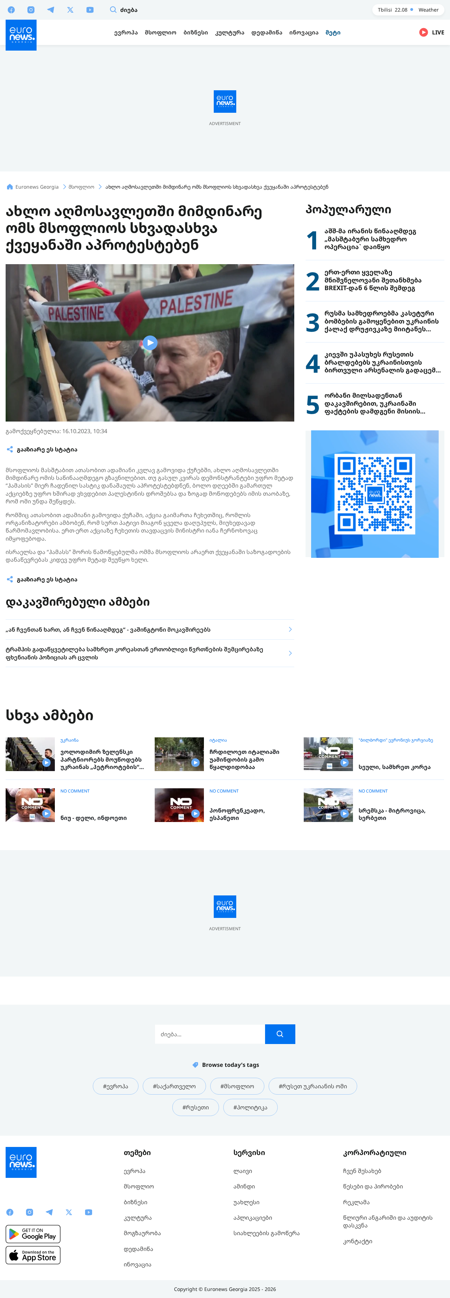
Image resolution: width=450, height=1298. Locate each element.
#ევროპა (115, 1086)
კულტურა (138, 1217)
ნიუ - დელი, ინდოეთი (93, 818)
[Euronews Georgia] (21, 35)
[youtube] (90, 9)
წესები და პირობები (373, 1186)
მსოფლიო (139, 1186)
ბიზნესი (135, 1202)
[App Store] (33, 1255)
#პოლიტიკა (250, 1107)
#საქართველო (174, 1086)
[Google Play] (33, 1234)
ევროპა (135, 1171)
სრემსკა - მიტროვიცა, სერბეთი (392, 814)
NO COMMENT (75, 791)
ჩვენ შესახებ (362, 1171)
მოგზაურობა (142, 1233)
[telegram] (50, 9)
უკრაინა (69, 740)
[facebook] (11, 9)
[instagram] (31, 9)
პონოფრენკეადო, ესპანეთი (237, 814)
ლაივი (242, 1171)
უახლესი (246, 1202)
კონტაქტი (357, 1241)
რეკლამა (356, 1202)
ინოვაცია (138, 1264)
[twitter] (70, 9)
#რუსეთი (195, 1107)
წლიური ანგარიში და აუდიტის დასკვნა (388, 1221)
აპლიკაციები (252, 1217)
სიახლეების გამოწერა (266, 1233)
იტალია (218, 740)
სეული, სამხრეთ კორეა (395, 767)
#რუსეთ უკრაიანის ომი (313, 1086)
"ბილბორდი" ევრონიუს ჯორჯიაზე (396, 740)
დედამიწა (138, 1249)
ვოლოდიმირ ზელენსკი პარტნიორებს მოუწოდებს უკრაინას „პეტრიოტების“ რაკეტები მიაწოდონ (101, 759)
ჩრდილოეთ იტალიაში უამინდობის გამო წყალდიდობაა (244, 759)
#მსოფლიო (237, 1086)
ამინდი (244, 1186)
